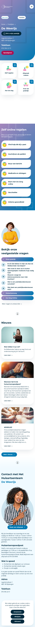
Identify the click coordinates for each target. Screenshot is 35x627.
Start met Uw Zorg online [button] (15, 183)
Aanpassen (17, 612)
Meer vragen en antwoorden (11, 304)
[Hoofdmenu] (32, 7)
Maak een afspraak (16, 527)
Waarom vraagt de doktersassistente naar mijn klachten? (17, 277)
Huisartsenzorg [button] (11, 293)
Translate (21, 17)
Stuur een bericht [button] (15, 164)
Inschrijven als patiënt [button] (17, 154)
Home (3, 24)
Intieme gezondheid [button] (16, 202)
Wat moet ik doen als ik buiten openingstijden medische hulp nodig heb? (20, 271)
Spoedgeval (7, 53)
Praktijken (11, 24)
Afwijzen (17, 616)
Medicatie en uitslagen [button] (17, 173)
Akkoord (17, 621)
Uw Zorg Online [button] (11, 298)
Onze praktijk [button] (11, 259)
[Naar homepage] (6, 7)
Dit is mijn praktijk (12, 33)
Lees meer (7, 355)
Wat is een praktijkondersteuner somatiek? (19, 283)
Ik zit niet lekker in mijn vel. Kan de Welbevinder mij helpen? (20, 265)
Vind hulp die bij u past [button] (17, 144)
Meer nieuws (8, 454)
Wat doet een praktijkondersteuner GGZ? (20, 288)
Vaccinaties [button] (12, 192)
